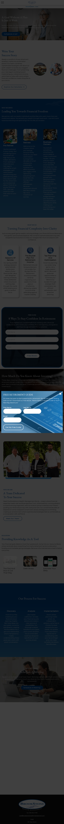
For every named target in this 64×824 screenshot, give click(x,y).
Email (5, 416)
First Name (7, 407)
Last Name (27, 407)
